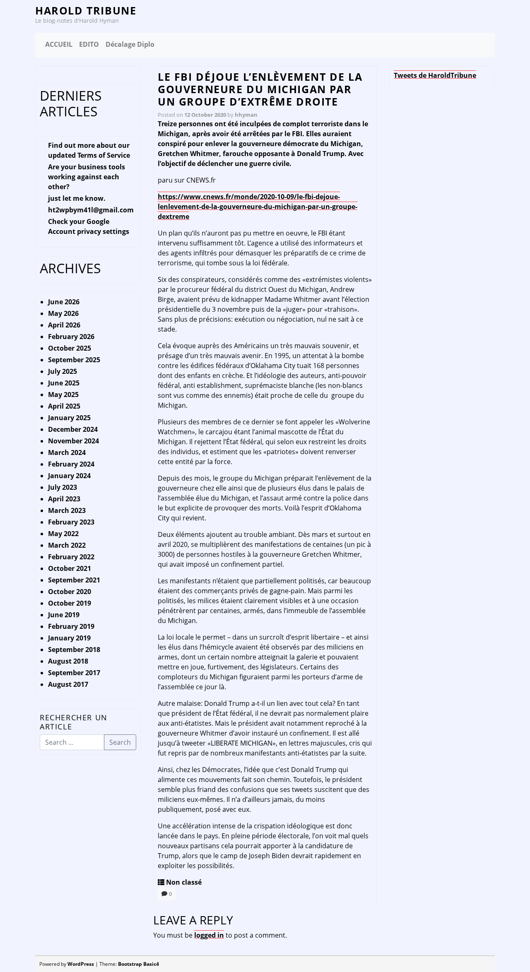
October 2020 (69, 591)
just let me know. (77, 198)
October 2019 (69, 603)
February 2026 (71, 336)
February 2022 (71, 556)
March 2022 (67, 545)
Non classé (184, 882)
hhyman (246, 114)
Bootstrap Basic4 (138, 963)
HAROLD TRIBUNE (85, 10)
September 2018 (74, 649)
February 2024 (71, 464)
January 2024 (69, 475)
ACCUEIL (58, 44)
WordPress (80, 963)
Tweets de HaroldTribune (435, 75)
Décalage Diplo (130, 44)
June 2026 (64, 301)
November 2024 (73, 440)
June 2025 (64, 382)
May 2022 (63, 533)
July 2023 (62, 487)
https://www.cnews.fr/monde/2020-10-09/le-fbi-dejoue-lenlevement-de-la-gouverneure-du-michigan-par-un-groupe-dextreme (257, 206)
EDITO (89, 44)
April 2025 (64, 406)
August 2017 (68, 684)
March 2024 (67, 452)
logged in (209, 935)
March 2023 (67, 510)
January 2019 (69, 637)
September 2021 (74, 580)
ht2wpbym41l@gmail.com (91, 209)
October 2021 (69, 568)
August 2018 (68, 661)
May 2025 (63, 394)
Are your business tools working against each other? (86, 176)
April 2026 (64, 325)
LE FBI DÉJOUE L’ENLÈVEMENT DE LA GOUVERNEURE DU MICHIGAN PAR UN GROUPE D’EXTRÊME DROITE (260, 89)
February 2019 (71, 626)
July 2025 (62, 371)
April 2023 (64, 498)
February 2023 (71, 522)
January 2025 (69, 417)
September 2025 (74, 359)
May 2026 (63, 313)
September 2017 (74, 672)
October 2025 (69, 348)
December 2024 (73, 429)
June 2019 (64, 614)
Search (120, 742)
